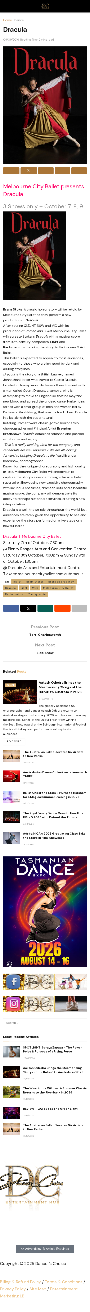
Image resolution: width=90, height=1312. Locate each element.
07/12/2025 (28, 823)
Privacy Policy (13, 1289)
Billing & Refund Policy (20, 1282)
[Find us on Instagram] (40, 1232)
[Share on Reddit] (62, 170)
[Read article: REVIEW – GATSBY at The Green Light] (11, 1113)
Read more (16, 740)
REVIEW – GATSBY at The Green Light (50, 1109)
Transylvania (37, 594)
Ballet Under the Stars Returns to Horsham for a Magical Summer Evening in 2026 (54, 795)
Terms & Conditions (63, 1282)
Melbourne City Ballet (58, 588)
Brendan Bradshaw (61, 581)
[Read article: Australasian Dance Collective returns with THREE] (11, 776)
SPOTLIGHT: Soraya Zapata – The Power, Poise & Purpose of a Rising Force (52, 1050)
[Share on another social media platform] (79, 170)
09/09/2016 (11, 39)
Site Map (38, 1289)
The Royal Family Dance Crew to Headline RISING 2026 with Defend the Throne (53, 815)
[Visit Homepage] (45, 6)
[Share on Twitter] (29, 170)
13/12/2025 (28, 783)
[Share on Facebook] (11, 170)
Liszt (24, 588)
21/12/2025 (44, 698)
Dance (19, 20)
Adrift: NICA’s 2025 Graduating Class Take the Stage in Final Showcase (54, 836)
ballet (17, 581)
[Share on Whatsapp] (46, 170)
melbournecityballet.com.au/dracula (51, 573)
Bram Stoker (35, 581)
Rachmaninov (14, 594)
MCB (35, 588)
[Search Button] (82, 1023)
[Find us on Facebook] (50, 1232)
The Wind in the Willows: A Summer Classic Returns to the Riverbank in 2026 (55, 1090)
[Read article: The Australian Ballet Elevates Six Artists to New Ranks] (11, 756)
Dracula (10, 588)
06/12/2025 (28, 844)
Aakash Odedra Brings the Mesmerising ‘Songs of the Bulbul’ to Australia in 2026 (60, 687)
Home (7, 20)
